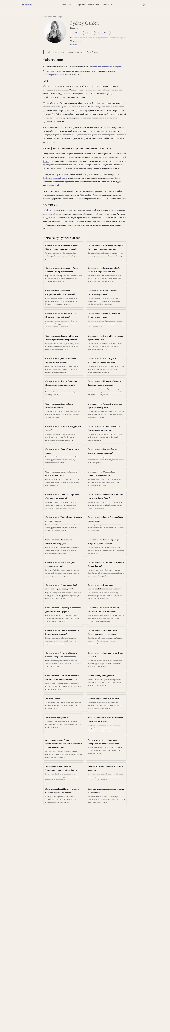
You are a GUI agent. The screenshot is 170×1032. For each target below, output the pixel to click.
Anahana (27, 4)
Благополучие (93, 5)
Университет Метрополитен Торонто (105, 66)
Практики (81, 5)
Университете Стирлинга (57, 74)
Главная (46, 16)
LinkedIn (73, 45)
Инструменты (107, 5)
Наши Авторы (56, 16)
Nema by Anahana (68, 5)
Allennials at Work (88, 194)
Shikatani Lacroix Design (55, 177)
